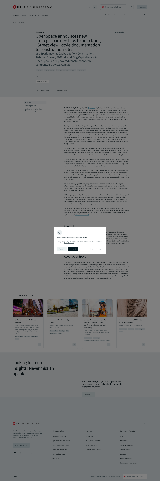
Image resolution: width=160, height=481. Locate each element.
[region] (80, 240)
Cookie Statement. (69, 243)
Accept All (73, 249)
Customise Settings (96, 249)
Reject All (61, 249)
